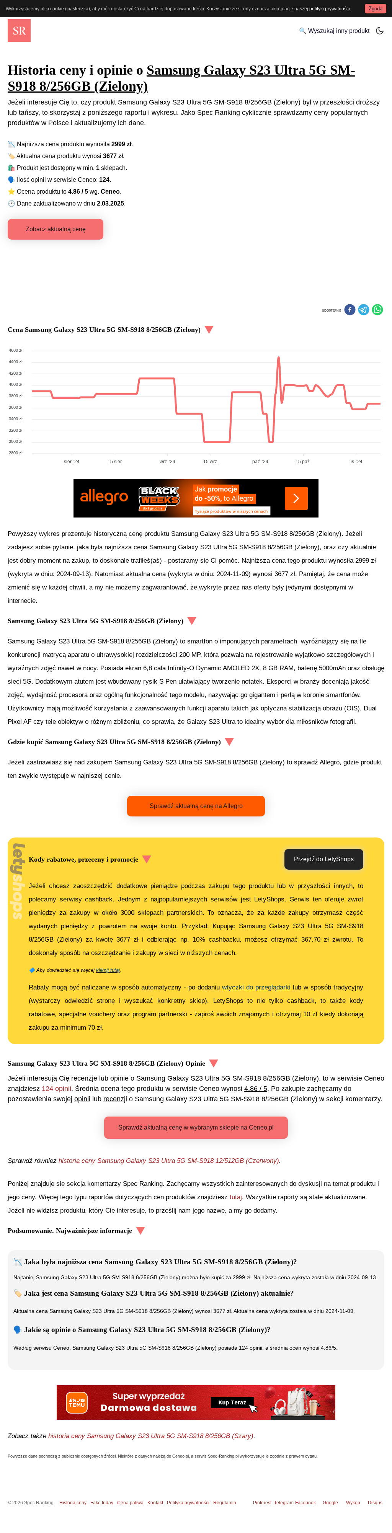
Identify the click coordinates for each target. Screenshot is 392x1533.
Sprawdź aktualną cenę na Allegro (196, 806)
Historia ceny (73, 1502)
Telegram (284, 1502)
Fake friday (101, 1502)
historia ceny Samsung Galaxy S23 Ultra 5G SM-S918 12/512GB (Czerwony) (169, 1160)
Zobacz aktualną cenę (56, 229)
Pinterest (262, 1502)
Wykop (353, 1502)
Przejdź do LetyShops (324, 859)
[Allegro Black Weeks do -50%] (196, 498)
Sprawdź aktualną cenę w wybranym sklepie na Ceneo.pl (196, 1127)
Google (330, 1502)
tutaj (236, 1197)
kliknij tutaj (108, 970)
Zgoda (375, 8)
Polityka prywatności (188, 1502)
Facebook (306, 1502)
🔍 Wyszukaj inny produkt (334, 31)
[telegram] (363, 310)
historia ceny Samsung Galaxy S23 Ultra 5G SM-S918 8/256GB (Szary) (150, 1436)
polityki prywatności (329, 8)
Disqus (375, 1502)
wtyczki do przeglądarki (256, 987)
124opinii (56, 1088)
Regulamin (224, 1502)
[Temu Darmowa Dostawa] (196, 1402)
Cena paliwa (130, 1502)
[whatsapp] (377, 310)
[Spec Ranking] (19, 30)
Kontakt (155, 1502)
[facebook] (350, 310)
